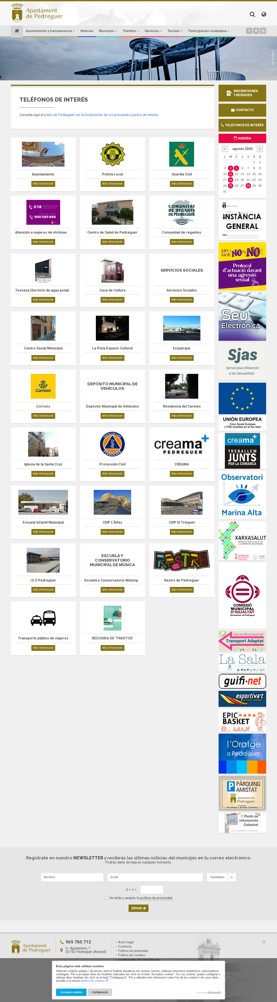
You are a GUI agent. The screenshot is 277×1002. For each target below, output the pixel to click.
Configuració (100, 992)
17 (225, 180)
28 (248, 185)
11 (230, 174)
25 (230, 185)
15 (254, 174)
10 (225, 174)
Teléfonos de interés (244, 125)
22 (254, 180)
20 (242, 180)
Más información (43, 183)
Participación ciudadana (207, 31)
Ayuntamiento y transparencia (49, 31)
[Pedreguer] (37, 12)
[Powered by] (258, 942)
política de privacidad (156, 898)
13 (242, 174)
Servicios (152, 31)
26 (236, 185)
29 (254, 185)
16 (260, 174)
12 (236, 174)
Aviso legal (126, 942)
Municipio (107, 31)
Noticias (87, 31)
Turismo (174, 31)
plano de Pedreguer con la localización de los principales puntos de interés (101, 115)
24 (225, 185)
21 (248, 180)
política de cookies (92, 980)
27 (242, 185)
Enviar (137, 908)
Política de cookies (131, 955)
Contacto (244, 110)
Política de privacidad (133, 951)
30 (260, 185)
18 (230, 180)
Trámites (130, 31)
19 (236, 180)
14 (248, 174)
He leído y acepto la (140, 898)
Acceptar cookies (71, 992)
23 (260, 180)
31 (225, 191)
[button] (252, 14)
